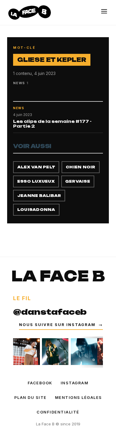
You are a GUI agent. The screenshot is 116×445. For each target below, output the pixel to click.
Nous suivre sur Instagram (61, 324)
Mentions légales (78, 397)
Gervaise (77, 181)
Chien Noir (80, 167)
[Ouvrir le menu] (104, 11)
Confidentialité (58, 412)
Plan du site (30, 397)
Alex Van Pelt (36, 167)
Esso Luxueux (36, 181)
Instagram (75, 382)
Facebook (40, 382)
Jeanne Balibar (39, 195)
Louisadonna (36, 209)
